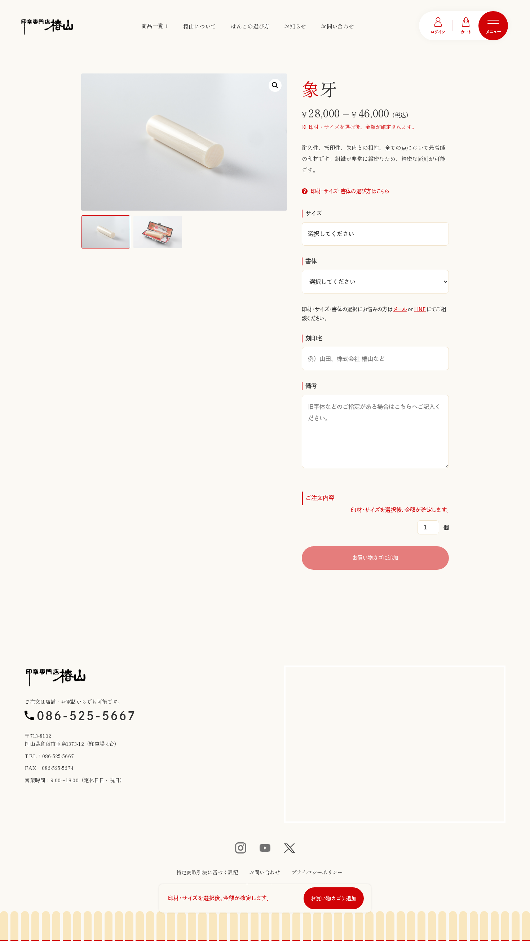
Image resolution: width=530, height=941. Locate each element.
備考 (311, 386)
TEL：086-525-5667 (49, 755)
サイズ (313, 213)
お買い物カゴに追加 (375, 557)
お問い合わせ (337, 26)
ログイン (438, 32)
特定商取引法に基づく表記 (207, 872)
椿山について (199, 26)
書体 (311, 261)
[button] (275, 85)
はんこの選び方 (250, 26)
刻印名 (314, 338)
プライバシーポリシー (317, 872)
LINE (420, 309)
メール (400, 309)
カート (466, 32)
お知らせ (295, 26)
